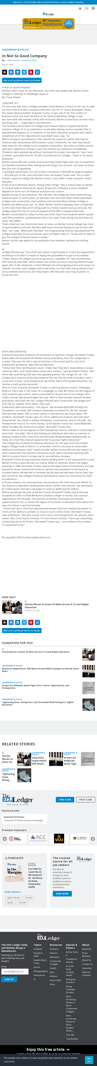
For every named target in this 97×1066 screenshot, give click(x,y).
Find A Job (65, 799)
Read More (62, 893)
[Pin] (30, 72)
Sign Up (9, 979)
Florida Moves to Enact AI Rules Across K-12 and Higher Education (57, 606)
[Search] (86, 8)
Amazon (29, 897)
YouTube (22, 902)
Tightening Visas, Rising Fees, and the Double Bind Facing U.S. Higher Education (38, 703)
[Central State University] (38, 838)
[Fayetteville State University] (17, 838)
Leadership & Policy (15, 49)
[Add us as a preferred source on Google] (37, 72)
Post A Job (85, 799)
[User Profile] (80, 8)
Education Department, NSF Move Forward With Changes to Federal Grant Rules (40, 669)
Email (3, 967)
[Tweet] (24, 72)
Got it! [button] (89, 1059)
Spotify (10, 902)
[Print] (4, 72)
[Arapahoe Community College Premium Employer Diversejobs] (80, 838)
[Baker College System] (59, 838)
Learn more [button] (9, 1061)
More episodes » (13, 892)
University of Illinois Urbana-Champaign (23, 820)
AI (26, 601)
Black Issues (14, 60)
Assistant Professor (14, 817)
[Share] (11, 72)
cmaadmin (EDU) (29, 60)
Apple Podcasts (13, 897)
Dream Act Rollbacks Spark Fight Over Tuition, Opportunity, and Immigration (35, 686)
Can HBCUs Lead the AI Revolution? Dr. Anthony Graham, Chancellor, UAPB (35, 878)
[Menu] (93, 8)
